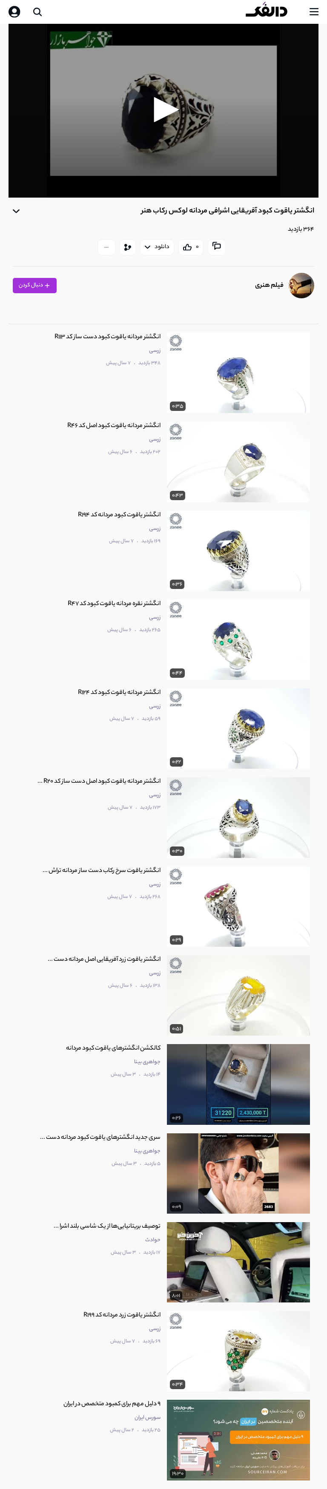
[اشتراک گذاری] (128, 247)
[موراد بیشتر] (106, 247)
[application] (163, 111)
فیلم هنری (269, 285)
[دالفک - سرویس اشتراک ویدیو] (273, 12)
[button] (163, 109)
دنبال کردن (31, 285)
